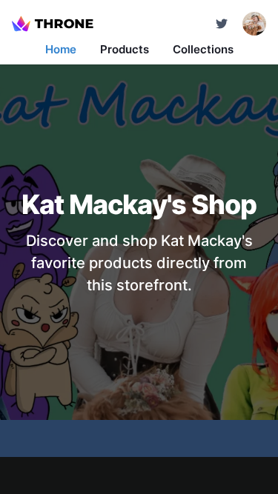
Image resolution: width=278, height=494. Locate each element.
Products (124, 49)
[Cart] (221, 24)
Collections (203, 49)
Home (60, 49)
